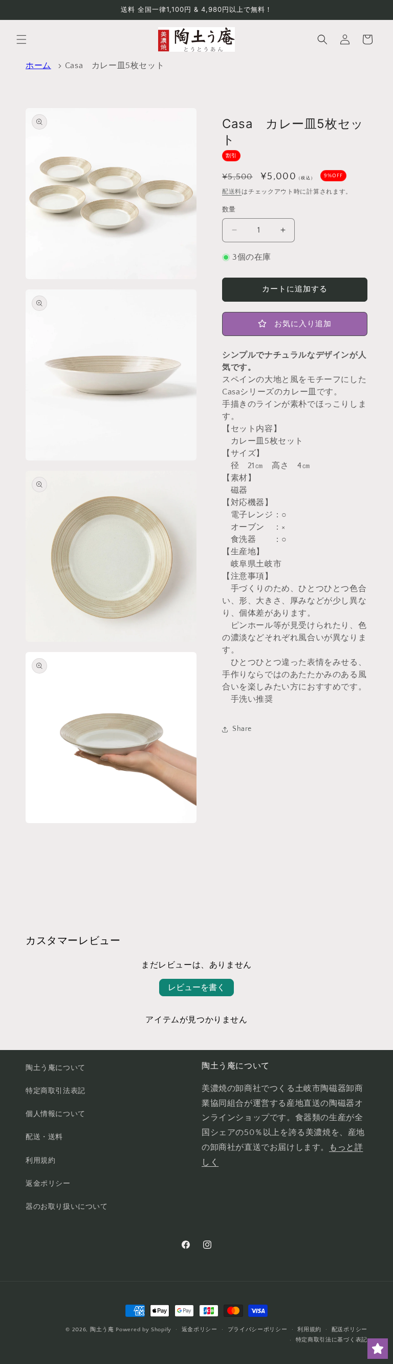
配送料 (232, 191)
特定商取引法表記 (55, 1091)
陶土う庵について (55, 1068)
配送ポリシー (349, 1330)
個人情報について (55, 1114)
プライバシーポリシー (258, 1330)
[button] (21, 39)
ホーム (38, 65)
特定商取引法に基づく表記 (331, 1340)
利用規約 (40, 1161)
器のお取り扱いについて (67, 1207)
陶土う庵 (102, 1330)
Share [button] (242, 729)
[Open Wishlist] (377, 1348)
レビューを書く (196, 987)
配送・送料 (44, 1137)
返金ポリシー (48, 1184)
